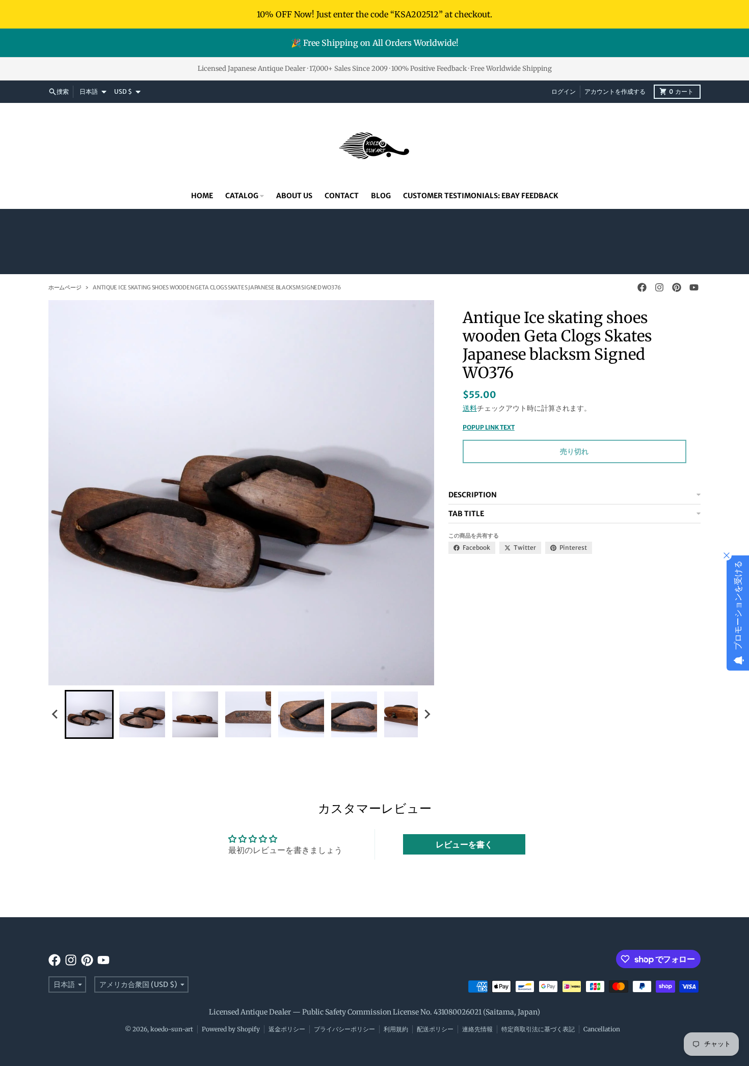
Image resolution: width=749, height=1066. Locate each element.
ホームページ (64, 287)
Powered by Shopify (231, 1029)
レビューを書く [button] (464, 844)
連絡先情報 (477, 1029)
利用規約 (396, 1029)
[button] (89, 714)
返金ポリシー (287, 1029)
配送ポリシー (435, 1029)
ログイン (563, 91)
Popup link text (489, 427)
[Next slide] (427, 714)
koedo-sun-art (171, 1029)
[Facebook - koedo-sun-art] (642, 287)
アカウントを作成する (615, 91)
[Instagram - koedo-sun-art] (659, 287)
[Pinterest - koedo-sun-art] (676, 287)
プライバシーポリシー (344, 1029)
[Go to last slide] (55, 714)
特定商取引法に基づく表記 (538, 1029)
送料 (470, 408)
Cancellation (601, 1029)
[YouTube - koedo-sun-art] (694, 287)
